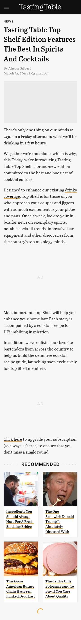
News (9, 21)
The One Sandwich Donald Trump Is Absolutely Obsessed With (59, 521)
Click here (13, 439)
